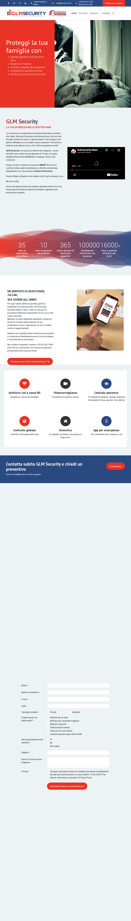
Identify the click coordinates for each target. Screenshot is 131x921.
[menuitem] (74, 13)
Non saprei (55, 746)
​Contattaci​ (115, 466)
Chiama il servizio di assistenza (28, 361)
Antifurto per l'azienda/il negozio (64, 721)
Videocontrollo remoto (60, 727)
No (51, 743)
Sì (51, 739)
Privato (53, 712)
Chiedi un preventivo (114, 3)
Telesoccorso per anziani (61, 731)
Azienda (75, 712)
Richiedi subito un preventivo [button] (67, 786)
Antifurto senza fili (58, 724)
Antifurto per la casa (59, 717)
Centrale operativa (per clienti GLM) (66, 734)
